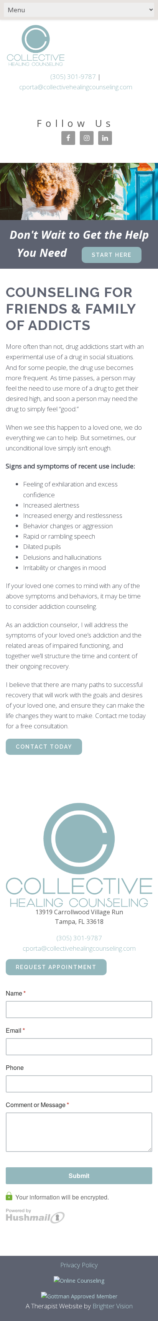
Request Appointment (56, 967)
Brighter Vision (112, 1305)
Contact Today (44, 747)
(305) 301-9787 (73, 76)
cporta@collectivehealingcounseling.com (75, 86)
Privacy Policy (79, 1264)
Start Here (112, 255)
